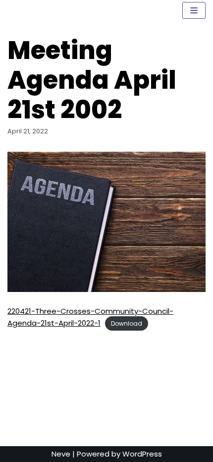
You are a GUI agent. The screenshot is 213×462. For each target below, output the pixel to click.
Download (126, 323)
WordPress (142, 454)
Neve (61, 454)
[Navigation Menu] (194, 10)
